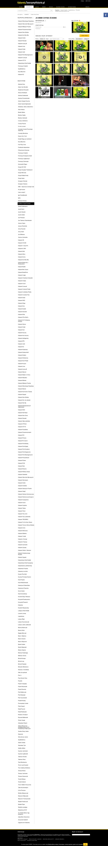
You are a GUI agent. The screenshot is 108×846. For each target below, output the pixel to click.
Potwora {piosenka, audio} (59, 97)
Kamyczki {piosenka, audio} (60, 50)
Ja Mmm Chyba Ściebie (35, 14)
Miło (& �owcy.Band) (76, 85)
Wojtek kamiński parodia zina (62, 11)
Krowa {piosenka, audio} (41, 62)
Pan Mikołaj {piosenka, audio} (78, 32)
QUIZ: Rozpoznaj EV (22, 840)
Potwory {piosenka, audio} (41, 85)
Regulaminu (37, 834)
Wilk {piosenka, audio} (76, 73)
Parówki (78, 10)
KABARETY (26, 14)
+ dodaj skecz (84, 35)
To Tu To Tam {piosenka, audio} (60, 62)
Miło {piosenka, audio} (40, 73)
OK (85, 844)
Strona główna (20, 14)
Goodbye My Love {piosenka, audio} (79, 62)
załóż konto (87, 0)
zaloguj (82, 0)
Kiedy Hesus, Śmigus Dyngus (60, 85)
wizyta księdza (64, 10)
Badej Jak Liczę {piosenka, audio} (61, 73)
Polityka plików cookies (53, 844)
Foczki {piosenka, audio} (41, 97)
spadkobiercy (72, 10)
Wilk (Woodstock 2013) (41, 50)
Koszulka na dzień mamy (32, 840)
